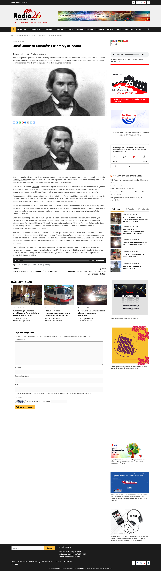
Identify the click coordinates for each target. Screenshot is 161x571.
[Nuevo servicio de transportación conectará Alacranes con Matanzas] (59, 295)
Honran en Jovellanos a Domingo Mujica (132, 267)
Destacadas (21, 41)
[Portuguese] (123, 41)
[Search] (148, 29)
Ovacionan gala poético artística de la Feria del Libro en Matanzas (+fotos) (26, 313)
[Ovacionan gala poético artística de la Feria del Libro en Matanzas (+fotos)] (26, 295)
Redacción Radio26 (86, 321)
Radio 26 (88, 569)
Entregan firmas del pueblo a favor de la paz (126, 198)
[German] (119, 41)
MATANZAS (32, 562)
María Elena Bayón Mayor (22, 321)
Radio (138, 29)
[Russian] (125, 41)
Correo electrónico (22, 376)
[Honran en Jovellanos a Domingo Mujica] (116, 266)
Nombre (18, 367)
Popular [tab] (131, 209)
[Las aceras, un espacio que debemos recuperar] (116, 254)
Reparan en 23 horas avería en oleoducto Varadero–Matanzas (91, 313)
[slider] (101, 260)
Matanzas (21, 29)
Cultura (48, 29)
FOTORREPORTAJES (64, 562)
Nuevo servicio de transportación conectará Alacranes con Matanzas (57, 313)
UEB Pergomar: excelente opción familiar (125, 180)
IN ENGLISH (22, 562)
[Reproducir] (15, 260)
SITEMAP (14, 564)
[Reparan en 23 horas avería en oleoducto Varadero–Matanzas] (92, 295)
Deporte (69, 29)
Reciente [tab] (118, 209)
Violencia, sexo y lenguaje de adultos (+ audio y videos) (35, 270)
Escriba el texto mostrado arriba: (38, 401)
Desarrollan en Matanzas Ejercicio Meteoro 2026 (128, 192)
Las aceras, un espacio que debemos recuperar (133, 255)
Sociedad (129, 29)
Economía (100, 29)
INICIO (13, 562)
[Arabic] (111, 41)
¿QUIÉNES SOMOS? (46, 562)
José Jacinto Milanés (35, 265)
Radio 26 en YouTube (127, 175)
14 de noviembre (22, 265)
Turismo (59, 29)
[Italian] (121, 41)
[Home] (13, 29)
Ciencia (80, 29)
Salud (119, 29)
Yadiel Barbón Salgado (39, 54)
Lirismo (46, 265)
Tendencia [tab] (144, 209)
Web (16, 385)
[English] (115, 41)
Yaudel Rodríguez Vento (54, 321)
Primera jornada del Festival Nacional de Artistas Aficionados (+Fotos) (86, 271)
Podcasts (35, 29)
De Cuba (89, 29)
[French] (117, 41)
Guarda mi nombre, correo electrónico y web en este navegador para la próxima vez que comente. (55, 393)
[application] (59, 260)
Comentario (20, 339)
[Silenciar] (97, 260)
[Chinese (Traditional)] (113, 41)
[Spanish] (127, 41)
